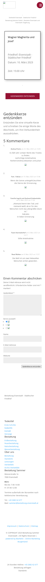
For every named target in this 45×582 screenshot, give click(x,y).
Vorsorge (8, 434)
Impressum (12, 526)
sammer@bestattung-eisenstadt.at (23, 503)
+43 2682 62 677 (15, 500)
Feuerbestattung (11, 443)
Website (6, 356)
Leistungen (9, 461)
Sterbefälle (9, 464)
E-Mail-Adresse (9, 345)
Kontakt (7, 431)
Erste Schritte (10, 425)
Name (5, 334)
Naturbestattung (11, 446)
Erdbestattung (10, 440)
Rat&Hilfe (8, 428)
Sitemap (34, 526)
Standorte (8, 459)
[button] (40, 5)
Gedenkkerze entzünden (22, 96)
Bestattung (9, 456)
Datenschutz (24, 526)
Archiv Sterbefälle (11, 467)
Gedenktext (8, 293)
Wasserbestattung (12, 449)
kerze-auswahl (9, 319)
